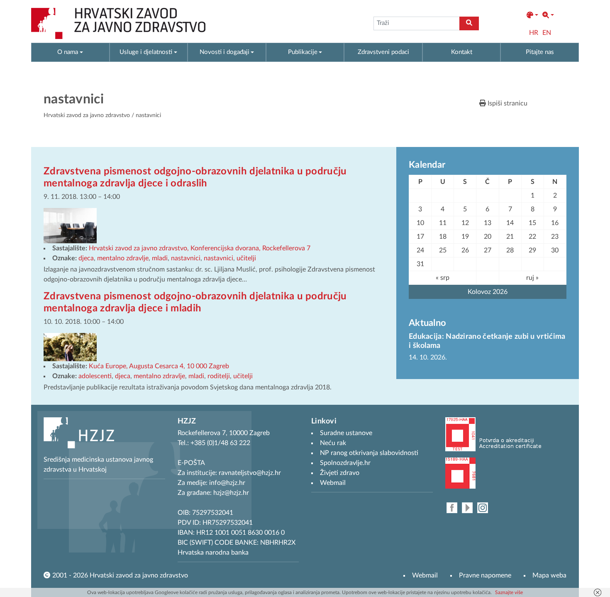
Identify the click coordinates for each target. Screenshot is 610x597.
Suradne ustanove (346, 433)
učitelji (246, 258)
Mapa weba (549, 575)
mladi (160, 258)
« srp (442, 277)
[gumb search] (469, 23)
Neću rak (333, 443)
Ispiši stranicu (506, 103)
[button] (532, 15)
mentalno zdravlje (123, 258)
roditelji (218, 376)
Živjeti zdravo (339, 473)
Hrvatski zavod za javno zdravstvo (87, 115)
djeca (86, 258)
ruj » (532, 277)
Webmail (425, 575)
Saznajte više (509, 592)
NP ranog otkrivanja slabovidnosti (369, 453)
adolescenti (95, 376)
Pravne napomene (485, 575)
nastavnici (185, 258)
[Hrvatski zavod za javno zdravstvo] (118, 23)
